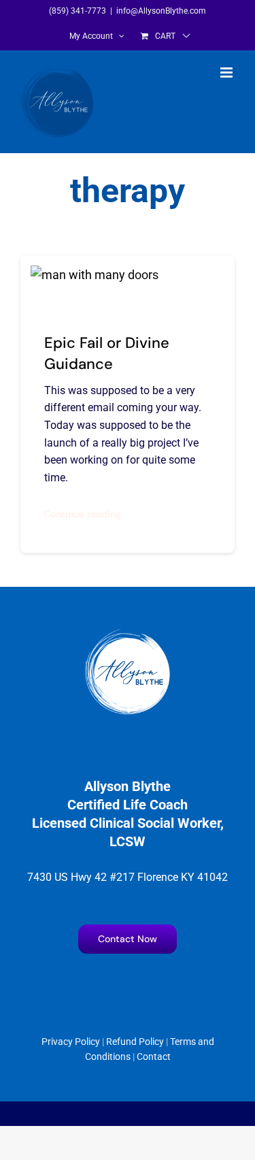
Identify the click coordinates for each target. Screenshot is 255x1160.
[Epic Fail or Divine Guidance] (94, 275)
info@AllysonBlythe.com (161, 11)
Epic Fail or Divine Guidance (106, 353)
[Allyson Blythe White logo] (128, 633)
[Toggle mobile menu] (227, 72)
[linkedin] (167, 982)
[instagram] (114, 982)
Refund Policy (135, 1041)
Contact (154, 1056)
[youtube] (141, 982)
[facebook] (88, 982)
